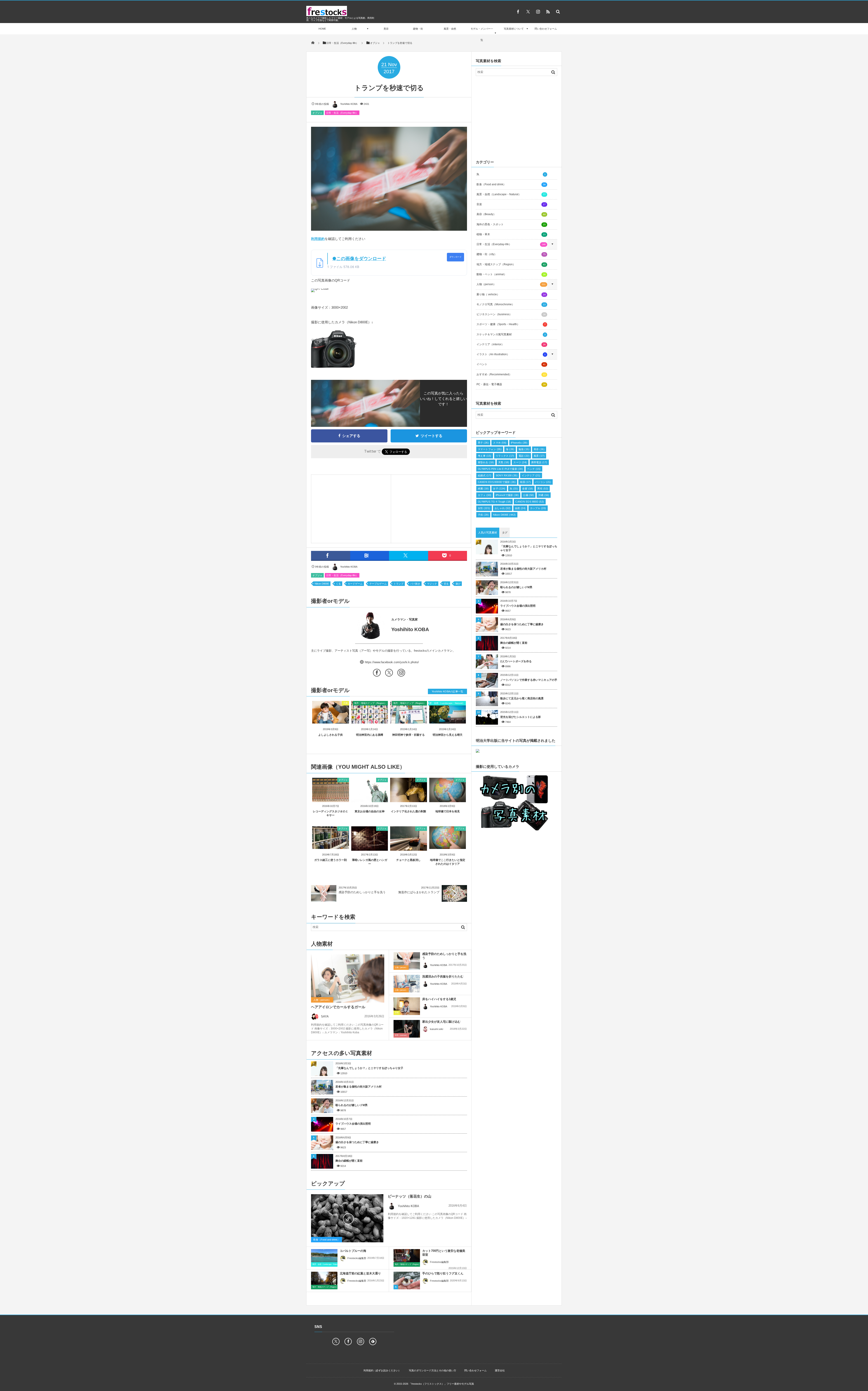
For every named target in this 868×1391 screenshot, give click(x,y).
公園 (528, 495)
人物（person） (322, 1000)
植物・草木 (511, 234)
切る (446, 583)
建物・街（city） (511, 254)
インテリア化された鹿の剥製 (408, 811)
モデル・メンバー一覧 (482, 34)
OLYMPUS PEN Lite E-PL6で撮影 (500, 469)
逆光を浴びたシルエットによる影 (520, 717)
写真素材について (514, 28)
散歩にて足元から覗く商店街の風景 (522, 698)
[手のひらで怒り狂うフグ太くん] (407, 1282)
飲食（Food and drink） (326, 1239)
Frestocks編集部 (356, 1258)
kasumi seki (436, 1029)
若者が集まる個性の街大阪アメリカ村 (358, 1086)
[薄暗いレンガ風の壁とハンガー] (369, 849)
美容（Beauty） (511, 214)
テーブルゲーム (378, 583)
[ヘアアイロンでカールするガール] (347, 978)
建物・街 (418, 28)
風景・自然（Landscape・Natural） (446, 703)
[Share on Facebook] (518, 11)
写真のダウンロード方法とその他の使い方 (432, 1370)
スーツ (520, 462)
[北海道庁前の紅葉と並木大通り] (324, 1280)
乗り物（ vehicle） (511, 294)
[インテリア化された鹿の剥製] (408, 800)
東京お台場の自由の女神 (369, 811)
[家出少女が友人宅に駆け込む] (407, 1029)
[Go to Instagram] (401, 673)
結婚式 (484, 475)
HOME (322, 28)
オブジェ (317, 112)
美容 (386, 28)
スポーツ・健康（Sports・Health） (511, 324)
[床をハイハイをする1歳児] (407, 1006)
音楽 (511, 204)
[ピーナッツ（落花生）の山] (347, 1218)
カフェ (484, 495)
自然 (520, 508)
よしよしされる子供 (330, 734)
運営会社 (500, 1370)
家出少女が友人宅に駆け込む (441, 1021)
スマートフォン (490, 449)
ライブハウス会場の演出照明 (353, 1123)
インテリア (531, 475)
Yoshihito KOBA (348, 104)
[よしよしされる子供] (330, 720)
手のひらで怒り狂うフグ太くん (442, 1273)
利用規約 (318, 239)
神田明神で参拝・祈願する (408, 734)
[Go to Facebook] (377, 673)
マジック (432, 583)
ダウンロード (455, 257)
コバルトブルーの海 (353, 1250)
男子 (483, 442)
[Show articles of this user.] (350, 625)
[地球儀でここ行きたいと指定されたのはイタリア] (447, 847)
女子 (499, 488)
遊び (457, 583)
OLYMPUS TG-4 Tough (494, 501)
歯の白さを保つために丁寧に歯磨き (357, 1142)
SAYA (325, 1016)
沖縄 (543, 495)
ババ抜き (415, 583)
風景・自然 (450, 28)
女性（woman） (401, 1035)
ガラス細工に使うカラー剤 (330, 860)
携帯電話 (539, 462)
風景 (539, 455)
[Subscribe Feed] (548, 11)
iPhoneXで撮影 (507, 495)
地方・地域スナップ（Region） (370, 703)
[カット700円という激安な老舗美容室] (407, 1258)
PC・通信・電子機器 (511, 384)
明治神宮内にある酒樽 (369, 734)
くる (338, 583)
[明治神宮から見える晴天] (447, 720)
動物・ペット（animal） (511, 274)
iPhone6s (519, 442)
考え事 (484, 455)
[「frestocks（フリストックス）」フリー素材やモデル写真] (326, 15)
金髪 (527, 488)
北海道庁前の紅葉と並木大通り (360, 1273)
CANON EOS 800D (529, 501)
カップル (538, 508)
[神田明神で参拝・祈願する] (408, 720)
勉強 (524, 449)
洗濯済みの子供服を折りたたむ (442, 976)
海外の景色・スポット (511, 224)
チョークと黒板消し (408, 860)
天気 (503, 462)
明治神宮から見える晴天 (447, 734)
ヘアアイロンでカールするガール (338, 1007)
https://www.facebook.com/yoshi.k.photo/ (392, 662)
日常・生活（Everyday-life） (342, 112)
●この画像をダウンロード (359, 258)
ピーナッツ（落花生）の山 (409, 1196)
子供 (345, 703)
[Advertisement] (351, 507)
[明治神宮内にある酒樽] (369, 720)
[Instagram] (538, 11)
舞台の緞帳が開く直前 (349, 1160)
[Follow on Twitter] (528, 11)
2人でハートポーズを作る (516, 661)
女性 (484, 508)
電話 (524, 455)
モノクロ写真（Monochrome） (511, 304)
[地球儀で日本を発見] (447, 800)
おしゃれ (503, 508)
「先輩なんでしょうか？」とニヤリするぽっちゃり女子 (369, 1068)
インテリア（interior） (511, 344)
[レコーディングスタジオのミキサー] (330, 800)
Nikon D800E (322, 583)
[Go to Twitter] (389, 673)
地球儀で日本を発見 (447, 811)
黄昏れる (486, 462)
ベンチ (534, 469)
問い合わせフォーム (546, 28)
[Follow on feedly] (372, 1341)
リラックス (505, 455)
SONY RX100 (507, 475)
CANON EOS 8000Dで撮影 (497, 482)
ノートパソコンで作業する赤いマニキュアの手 (528, 679)
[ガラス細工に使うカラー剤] (330, 847)
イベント (511, 364)
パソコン (543, 482)
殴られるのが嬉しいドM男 (351, 1105)
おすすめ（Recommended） (511, 374)
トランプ (398, 583)
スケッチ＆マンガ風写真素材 (511, 334)
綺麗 (483, 488)
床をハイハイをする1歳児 (439, 999)
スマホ (500, 442)
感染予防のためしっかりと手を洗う (362, 892)
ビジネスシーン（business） (511, 314)
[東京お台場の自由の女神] (369, 800)
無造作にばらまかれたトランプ (418, 892)
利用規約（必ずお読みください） (382, 1370)
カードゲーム (355, 583)
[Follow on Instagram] (360, 1341)
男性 (542, 488)
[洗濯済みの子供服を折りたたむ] (407, 983)
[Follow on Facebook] (348, 1341)
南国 (525, 482)
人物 (354, 28)
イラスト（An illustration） (511, 354)
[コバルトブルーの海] (324, 1259)
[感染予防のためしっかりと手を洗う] (407, 961)
